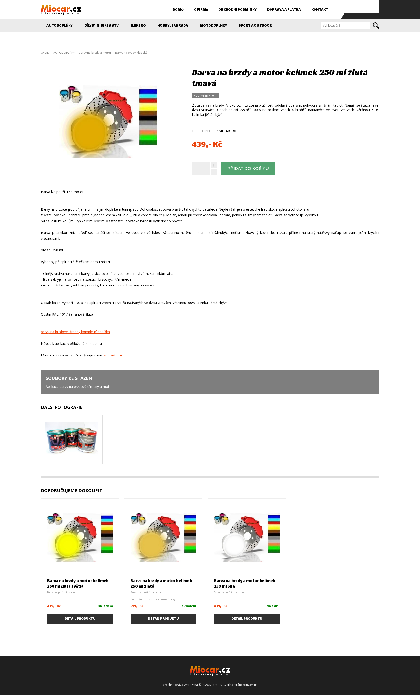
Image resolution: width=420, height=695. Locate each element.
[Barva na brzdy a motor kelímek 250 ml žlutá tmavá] (108, 139)
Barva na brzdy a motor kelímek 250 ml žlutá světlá (78, 584)
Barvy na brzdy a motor (95, 53)
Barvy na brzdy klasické (131, 53)
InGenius (251, 685)
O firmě (201, 10)
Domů (178, 10)
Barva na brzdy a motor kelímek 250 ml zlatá (161, 584)
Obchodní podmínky (238, 10)
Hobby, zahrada (173, 26)
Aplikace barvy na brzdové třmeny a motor (79, 386)
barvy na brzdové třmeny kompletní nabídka (75, 332)
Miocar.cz (215, 685)
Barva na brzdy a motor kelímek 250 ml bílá (244, 584)
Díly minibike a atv (101, 26)
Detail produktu (80, 619)
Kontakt (319, 10)
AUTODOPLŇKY (59, 26)
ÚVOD (45, 53)
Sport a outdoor (255, 26)
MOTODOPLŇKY (213, 26)
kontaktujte (113, 355)
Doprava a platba (284, 10)
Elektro (138, 26)
